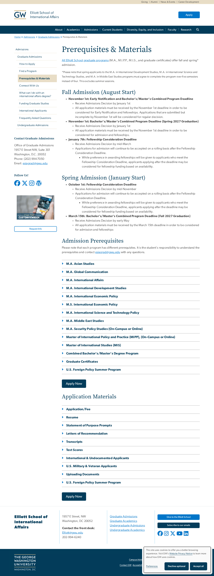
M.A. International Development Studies (96, 288)
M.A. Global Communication (87, 272)
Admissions (91, 29)
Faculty (172, 29)
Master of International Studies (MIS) (93, 345)
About (58, 29)
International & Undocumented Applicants (97, 458)
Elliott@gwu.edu (72, 532)
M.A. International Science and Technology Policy (102, 312)
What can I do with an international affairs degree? (35, 94)
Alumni (154, 2)
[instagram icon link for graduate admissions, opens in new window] (31, 184)
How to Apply (27, 64)
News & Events (168, 2)
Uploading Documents (82, 474)
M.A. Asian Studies (80, 263)
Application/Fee (78, 409)
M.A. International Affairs (85, 280)
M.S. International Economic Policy (92, 304)
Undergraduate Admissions (32, 125)
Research (186, 29)
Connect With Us (29, 85)
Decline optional (176, 566)
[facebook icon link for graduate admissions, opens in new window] (17, 184)
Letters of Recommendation (87, 433)
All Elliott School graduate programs (85, 60)
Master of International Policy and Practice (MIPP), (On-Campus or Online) (120, 337)
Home (17, 37)
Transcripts (74, 441)
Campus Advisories (138, 560)
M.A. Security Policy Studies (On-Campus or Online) (104, 329)
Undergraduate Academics (127, 530)
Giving (144, 2)
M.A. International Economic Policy (92, 296)
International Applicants (33, 110)
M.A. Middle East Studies (85, 321)
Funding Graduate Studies (34, 103)
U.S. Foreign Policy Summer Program (93, 369)
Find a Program (28, 71)
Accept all (198, 566)
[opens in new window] (160, 536)
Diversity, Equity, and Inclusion (145, 29)
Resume (72, 417)
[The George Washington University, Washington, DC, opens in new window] (25, 562)
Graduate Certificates (82, 361)
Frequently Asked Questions (35, 118)
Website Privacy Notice (181, 553)
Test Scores (74, 450)
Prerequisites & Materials (34, 78)
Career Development (188, 2)
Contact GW (126, 565)
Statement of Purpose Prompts (89, 425)
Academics (73, 29)
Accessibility (138, 565)
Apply (189, 15)
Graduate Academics (123, 521)
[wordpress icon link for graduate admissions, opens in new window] (39, 184)
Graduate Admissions (49, 37)
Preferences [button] (152, 566)
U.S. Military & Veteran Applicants (91, 466)
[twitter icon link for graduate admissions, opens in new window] (25, 184)
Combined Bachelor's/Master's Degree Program (102, 353)
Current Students (112, 29)
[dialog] (177, 560)
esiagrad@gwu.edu (35, 163)
